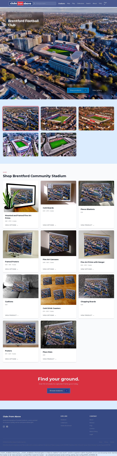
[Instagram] (4, 427)
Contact (92, 428)
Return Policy (94, 431)
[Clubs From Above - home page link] (21, 3)
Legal (91, 434)
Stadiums (63, 420)
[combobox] (44, 3)
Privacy (106, 442)
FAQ (91, 425)
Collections (64, 422)
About (91, 420)
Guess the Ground (66, 425)
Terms (100, 442)
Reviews (92, 422)
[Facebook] (7, 427)
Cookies (112, 442)
